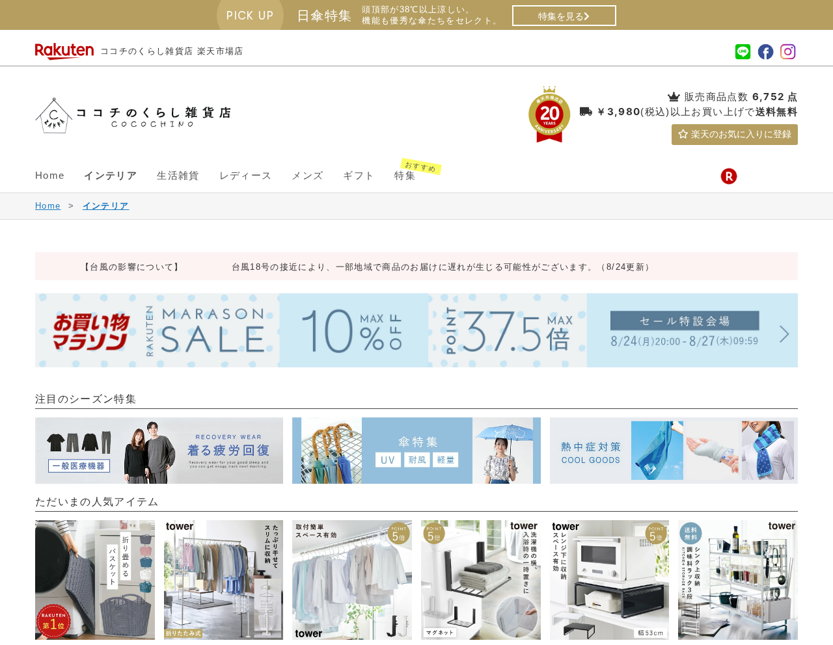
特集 (410, 170)
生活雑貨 (178, 175)
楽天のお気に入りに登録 (740, 134)
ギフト (359, 175)
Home (49, 175)
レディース (246, 175)
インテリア (110, 175)
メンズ (307, 175)
